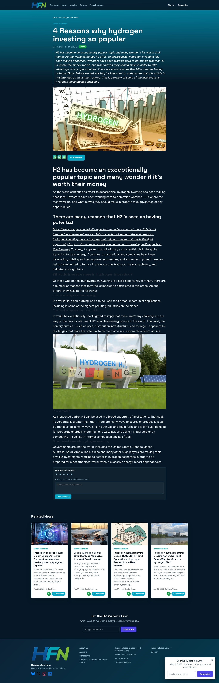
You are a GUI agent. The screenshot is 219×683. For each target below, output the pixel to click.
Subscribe (183, 5)
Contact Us (84, 656)
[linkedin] (50, 674)
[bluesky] (33, 674)
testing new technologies (102, 259)
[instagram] (44, 674)
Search (83, 5)
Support (155, 652)
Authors (83, 652)
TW (59, 157)
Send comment (63, 496)
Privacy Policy (121, 658)
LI (64, 157)
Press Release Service (125, 654)
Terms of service (123, 662)
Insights (73, 5)
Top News (54, 5)
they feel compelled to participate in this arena (117, 286)
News (64, 5)
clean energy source (116, 321)
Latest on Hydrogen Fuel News (66, 17)
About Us (83, 648)
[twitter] (39, 674)
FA (55, 157)
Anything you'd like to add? (71, 479)
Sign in (171, 5)
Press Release (96, 5)
